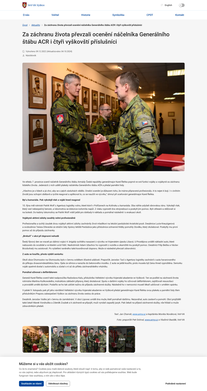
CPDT (150, 14)
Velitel (55, 14)
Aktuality (35, 25)
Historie (85, 14)
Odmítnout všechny (58, 383)
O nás (26, 14)
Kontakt (179, 14)
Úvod (24, 25)
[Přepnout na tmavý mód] (182, 5)
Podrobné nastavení (175, 383)
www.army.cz (139, 314)
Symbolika (118, 14)
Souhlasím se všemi (31, 383)
